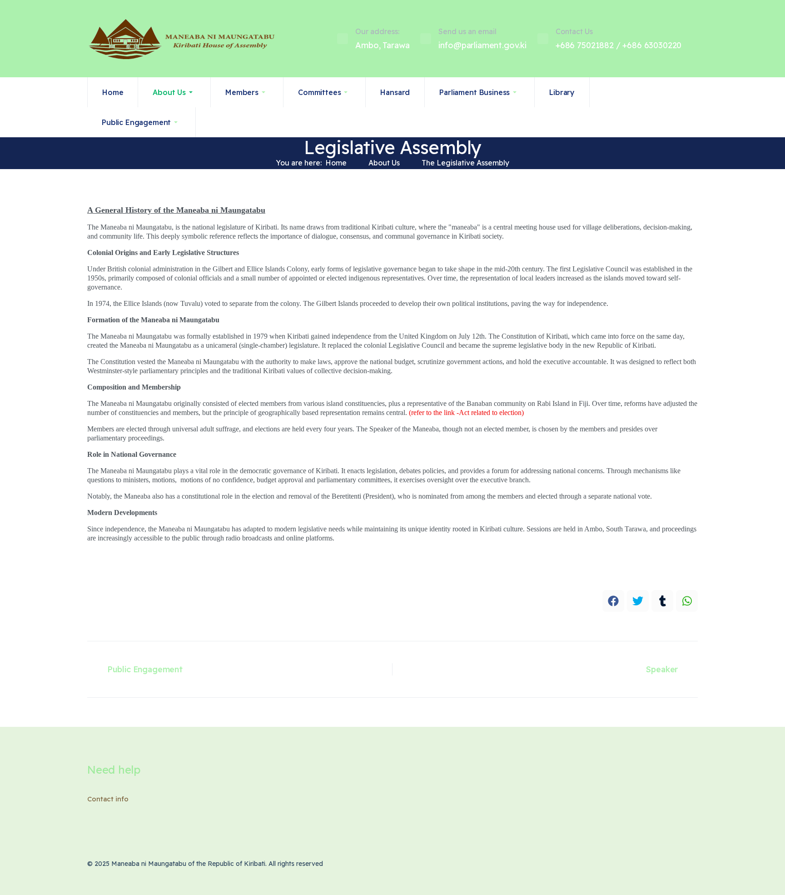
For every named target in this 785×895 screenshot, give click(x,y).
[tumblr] (662, 601)
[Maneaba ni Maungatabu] (135, 38)
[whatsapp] (687, 601)
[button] (174, 92)
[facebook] (613, 601)
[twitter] (638, 601)
